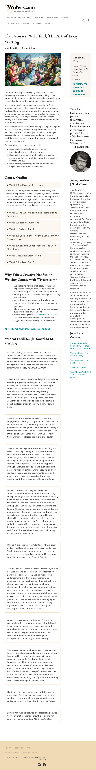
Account (88, 20)
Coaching (39, 17)
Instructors (12, 23)
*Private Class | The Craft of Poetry (79, 361)
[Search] (83, 20)
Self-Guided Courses (57, 17)
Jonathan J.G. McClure (48, 314)
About (26, 23)
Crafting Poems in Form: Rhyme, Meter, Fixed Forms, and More (80, 346)
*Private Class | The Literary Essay (79, 354)
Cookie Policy (30, 752)
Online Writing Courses (18, 17)
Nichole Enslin (37, 757)
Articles (37, 23)
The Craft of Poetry (79, 367)
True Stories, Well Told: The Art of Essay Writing (80, 374)
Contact (19, 748)
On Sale (49, 23)
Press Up (42, 760)
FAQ (29, 748)
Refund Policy (12, 752)
